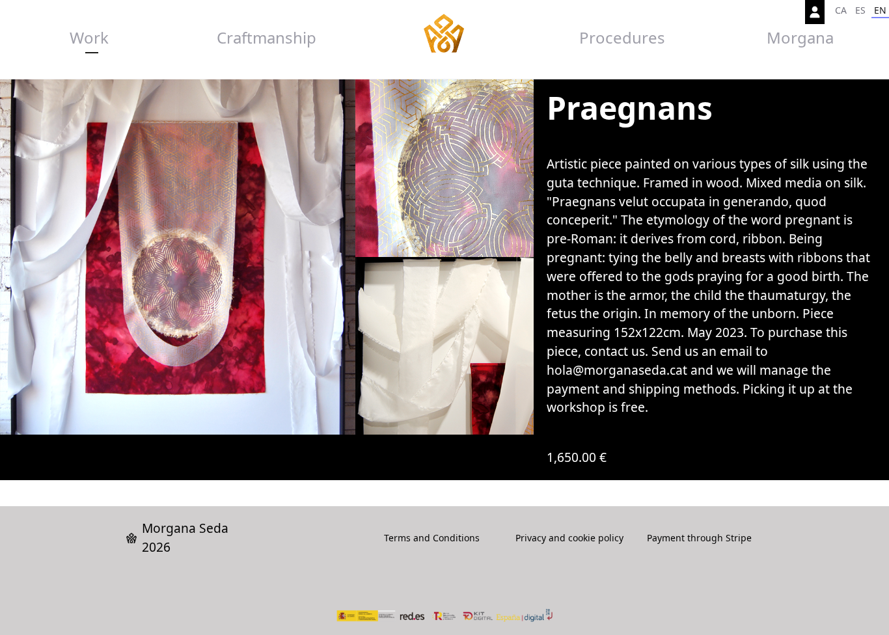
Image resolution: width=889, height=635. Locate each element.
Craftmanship (266, 37)
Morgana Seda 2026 (185, 537)
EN (880, 10)
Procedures (622, 37)
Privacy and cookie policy (569, 538)
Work (89, 37)
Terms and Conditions (432, 538)
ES (860, 10)
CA (841, 10)
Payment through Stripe (699, 538)
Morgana (800, 37)
